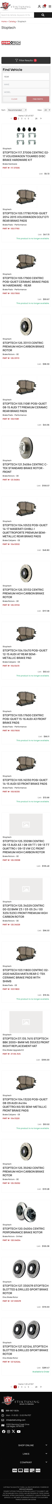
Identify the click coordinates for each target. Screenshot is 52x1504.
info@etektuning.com (15, 1420)
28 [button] (36, 1387)
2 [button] (18, 1387)
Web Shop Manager (26, 1489)
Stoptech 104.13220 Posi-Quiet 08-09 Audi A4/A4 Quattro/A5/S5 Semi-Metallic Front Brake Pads (25, 1104)
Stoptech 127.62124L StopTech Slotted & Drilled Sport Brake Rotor (25, 1350)
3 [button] (21, 1387)
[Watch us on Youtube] (19, 1431)
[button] (11, 1386)
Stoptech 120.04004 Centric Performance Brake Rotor (24, 1230)
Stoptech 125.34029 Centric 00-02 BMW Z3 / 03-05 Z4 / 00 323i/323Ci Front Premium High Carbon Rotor (25, 911)
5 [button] (28, 1387)
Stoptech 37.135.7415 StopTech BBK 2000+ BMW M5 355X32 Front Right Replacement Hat (26, 1042)
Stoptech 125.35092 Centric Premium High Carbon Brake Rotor (23, 1171)
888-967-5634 (12, 1410)
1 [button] (15, 1387)
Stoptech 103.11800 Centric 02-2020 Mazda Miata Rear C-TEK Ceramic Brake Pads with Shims (26, 975)
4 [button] (25, 1387)
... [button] (32, 1387)
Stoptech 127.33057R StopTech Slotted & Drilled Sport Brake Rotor (26, 1289)
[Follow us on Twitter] (13, 1431)
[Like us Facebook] (3, 1431)
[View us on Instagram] (8, 1431)
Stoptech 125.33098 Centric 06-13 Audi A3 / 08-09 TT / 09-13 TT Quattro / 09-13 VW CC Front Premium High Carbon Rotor (26, 846)
